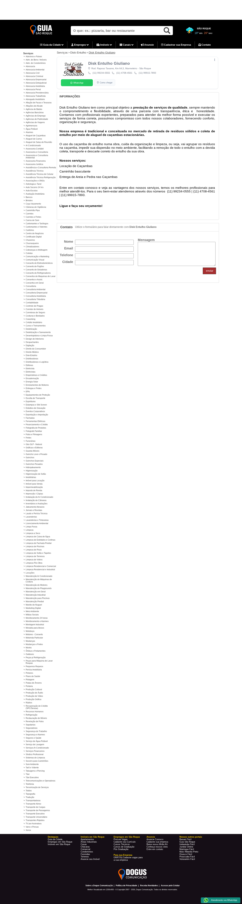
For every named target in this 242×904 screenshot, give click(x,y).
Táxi (27, 774)
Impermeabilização (34, 487)
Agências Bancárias (35, 112)
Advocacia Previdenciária (37, 93)
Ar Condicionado (33, 145)
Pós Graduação (121, 849)
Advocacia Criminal (34, 76)
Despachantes (32, 342)
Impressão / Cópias (34, 494)
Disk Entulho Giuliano (102, 52)
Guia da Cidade (51, 44)
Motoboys (30, 631)
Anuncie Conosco (155, 839)
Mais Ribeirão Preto (188, 851)
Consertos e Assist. (34, 279)
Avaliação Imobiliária (35, 194)
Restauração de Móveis (36, 718)
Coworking (30, 319)
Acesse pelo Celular (170, 885)
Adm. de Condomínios (36, 63)
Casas (84, 844)
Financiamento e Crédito (37, 424)
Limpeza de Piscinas (35, 546)
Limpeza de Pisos (34, 550)
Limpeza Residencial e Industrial (40, 569)
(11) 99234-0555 (101, 73)
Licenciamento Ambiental (37, 523)
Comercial (85, 849)
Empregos (80, 44)
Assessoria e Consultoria (37, 152)
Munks (29, 647)
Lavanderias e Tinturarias (37, 520)
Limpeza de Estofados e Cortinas (40, 540)
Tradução (30, 797)
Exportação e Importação (37, 415)
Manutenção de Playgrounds (39, 588)
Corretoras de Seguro (35, 312)
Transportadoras (33, 800)
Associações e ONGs (35, 181)
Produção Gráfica (33, 699)
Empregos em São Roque (60, 842)
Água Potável (32, 129)
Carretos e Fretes (33, 217)
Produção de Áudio (34, 693)
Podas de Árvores (34, 683)
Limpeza (29, 530)
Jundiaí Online (186, 847)
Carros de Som (32, 220)
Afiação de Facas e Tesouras (39, 102)
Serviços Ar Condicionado (37, 748)
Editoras (29, 365)
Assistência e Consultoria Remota (41, 167)
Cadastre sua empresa (157, 842)
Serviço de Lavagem (35, 744)
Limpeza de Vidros (34, 560)
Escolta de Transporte (35, 398)
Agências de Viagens (35, 122)
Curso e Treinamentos (36, 326)
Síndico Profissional (34, 754)
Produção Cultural (34, 689)
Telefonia (30, 784)
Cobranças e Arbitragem (36, 250)
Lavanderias (31, 517)
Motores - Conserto (34, 634)
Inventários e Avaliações (36, 503)
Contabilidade (32, 302)
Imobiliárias (31, 477)
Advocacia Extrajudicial (36, 83)
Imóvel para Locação (35, 480)
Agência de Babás (34, 109)
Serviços (28, 53)
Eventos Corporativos (35, 411)
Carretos (29, 214)
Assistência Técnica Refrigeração (41, 177)
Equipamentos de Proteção (38, 395)
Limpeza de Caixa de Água (38, 536)
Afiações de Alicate (34, 106)
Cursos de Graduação (124, 847)
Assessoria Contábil (35, 149)
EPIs (28, 391)
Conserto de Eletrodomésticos (39, 263)
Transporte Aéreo (33, 804)
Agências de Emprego (36, 116)
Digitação (30, 345)
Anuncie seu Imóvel (90, 859)
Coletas (29, 253)
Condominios (87, 851)
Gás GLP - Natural (34, 444)
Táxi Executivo (32, 777)
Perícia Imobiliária (34, 670)
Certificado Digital (34, 237)
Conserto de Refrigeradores (38, 273)
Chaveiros (30, 240)
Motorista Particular (34, 638)
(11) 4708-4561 (124, 73)
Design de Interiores (35, 339)
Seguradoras (31, 728)
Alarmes (29, 132)
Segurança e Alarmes (35, 734)
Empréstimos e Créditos (36, 375)
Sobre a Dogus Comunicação (99, 885)
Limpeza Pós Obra (34, 563)
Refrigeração (31, 715)
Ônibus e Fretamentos (35, 651)
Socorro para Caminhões (37, 761)
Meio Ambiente (32, 611)
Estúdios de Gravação (35, 408)
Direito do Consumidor (36, 349)
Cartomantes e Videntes (36, 227)
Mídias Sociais (32, 615)
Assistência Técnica (34, 171)
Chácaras (85, 847)
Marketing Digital (33, 608)
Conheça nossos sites (157, 847)
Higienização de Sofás (36, 474)
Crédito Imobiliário (34, 322)
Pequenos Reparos (34, 666)
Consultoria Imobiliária (36, 296)
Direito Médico (32, 352)
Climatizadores (32, 246)
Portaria (29, 686)
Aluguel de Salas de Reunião (39, 142)
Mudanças (30, 641)
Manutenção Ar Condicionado (39, 576)
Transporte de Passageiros (38, 810)
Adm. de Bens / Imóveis (36, 60)
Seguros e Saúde (33, 738)
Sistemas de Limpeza (35, 758)
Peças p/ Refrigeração (36, 657)
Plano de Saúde (33, 676)
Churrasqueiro (32, 243)
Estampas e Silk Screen (36, 405)
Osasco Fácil (185, 854)
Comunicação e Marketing (37, 256)
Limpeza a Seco (33, 533)
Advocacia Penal (33, 89)
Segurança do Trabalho (36, 731)
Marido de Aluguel (34, 605)
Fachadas (30, 418)
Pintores (29, 673)
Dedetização (31, 329)
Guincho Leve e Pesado (36, 454)
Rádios (29, 703)
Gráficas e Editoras (34, 447)
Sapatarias (30, 725)
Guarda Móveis (32, 451)
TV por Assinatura (33, 823)
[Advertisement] (121, 9)
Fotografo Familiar (34, 431)
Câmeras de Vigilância (36, 207)
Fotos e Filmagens (34, 434)
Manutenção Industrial (36, 595)
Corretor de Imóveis (34, 309)
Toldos (29, 790)
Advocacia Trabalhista (36, 96)
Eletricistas (30, 372)
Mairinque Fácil (186, 849)
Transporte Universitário (36, 817)
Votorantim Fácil (187, 859)
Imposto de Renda (34, 490)
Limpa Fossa (31, 527)
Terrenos (85, 856)
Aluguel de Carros (34, 139)
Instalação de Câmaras (36, 500)
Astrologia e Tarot (33, 184)
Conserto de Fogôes (35, 266)
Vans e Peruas (32, 827)
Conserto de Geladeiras (36, 270)
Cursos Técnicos (122, 844)
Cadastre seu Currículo (124, 842)
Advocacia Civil (33, 73)
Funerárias (30, 441)
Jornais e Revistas (34, 510)
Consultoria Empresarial (36, 293)
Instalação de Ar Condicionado (39, 497)
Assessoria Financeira (36, 161)
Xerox (28, 830)
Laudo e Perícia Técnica (36, 513)
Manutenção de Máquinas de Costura (39, 580)
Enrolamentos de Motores (37, 385)
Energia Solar (32, 382)
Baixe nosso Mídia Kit (157, 844)
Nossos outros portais (190, 837)
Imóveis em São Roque (59, 844)
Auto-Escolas (32, 190)
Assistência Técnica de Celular (39, 174)
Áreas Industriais (89, 842)
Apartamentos (87, 839)
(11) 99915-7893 (147, 73)
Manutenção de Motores (36, 585)
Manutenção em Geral (36, 591)
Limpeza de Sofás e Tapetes (38, 553)
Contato (206, 44)
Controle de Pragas (34, 306)
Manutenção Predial (35, 601)
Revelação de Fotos (35, 721)
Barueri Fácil (185, 839)
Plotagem (30, 679)
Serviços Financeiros (35, 751)
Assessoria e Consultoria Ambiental (37, 156)
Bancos (29, 197)
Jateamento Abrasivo (35, 507)
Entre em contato (155, 849)
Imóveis (105, 44)
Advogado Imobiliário (35, 99)
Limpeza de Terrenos (35, 556)
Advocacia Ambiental (35, 70)
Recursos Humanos (34, 711)
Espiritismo (31, 401)
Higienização (32, 471)
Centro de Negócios (35, 233)
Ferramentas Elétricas (35, 421)
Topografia (30, 794)
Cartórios (30, 230)
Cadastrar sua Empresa (177, 44)
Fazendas (85, 854)
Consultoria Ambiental (35, 289)
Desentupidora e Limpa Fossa (39, 335)
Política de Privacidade (126, 885)
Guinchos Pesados (34, 464)
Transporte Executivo (35, 814)
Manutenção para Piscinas (38, 598)
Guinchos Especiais (34, 461)
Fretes (28, 438)
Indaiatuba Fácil (187, 844)
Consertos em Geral (35, 283)
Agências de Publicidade (37, 119)
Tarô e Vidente (32, 767)
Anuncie (149, 44)
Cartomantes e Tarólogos (37, 223)
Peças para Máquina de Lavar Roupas (39, 662)
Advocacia (30, 66)
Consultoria (31, 286)
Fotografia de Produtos (36, 428)
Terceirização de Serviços (37, 787)
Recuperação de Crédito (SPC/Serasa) (37, 707)
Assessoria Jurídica (34, 164)
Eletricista (30, 368)
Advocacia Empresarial (36, 79)
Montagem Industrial (35, 624)
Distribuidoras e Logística (37, 362)
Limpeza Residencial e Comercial (41, 566)
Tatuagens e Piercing (35, 771)
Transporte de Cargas (35, 807)
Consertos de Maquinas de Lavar (40, 276)
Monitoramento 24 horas (37, 618)
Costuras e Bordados (35, 316)
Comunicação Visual (35, 260)
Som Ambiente (32, 764)
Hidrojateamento (33, 467)
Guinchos (30, 457)
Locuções (30, 573)
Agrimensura (31, 126)
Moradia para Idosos (35, 628)
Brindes (29, 200)
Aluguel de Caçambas (36, 135)
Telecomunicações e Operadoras (40, 781)
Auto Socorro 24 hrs (34, 187)
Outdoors (30, 654)
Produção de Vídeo (34, 696)
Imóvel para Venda (34, 484)
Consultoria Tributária (35, 299)
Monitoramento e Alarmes (37, 621)
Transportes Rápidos (35, 820)
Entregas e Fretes (33, 388)
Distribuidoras (32, 359)
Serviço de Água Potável (37, 741)
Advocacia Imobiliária (35, 86)
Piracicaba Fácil (187, 856)
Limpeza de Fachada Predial (39, 543)
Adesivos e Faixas (34, 56)
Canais (126, 44)
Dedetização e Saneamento (38, 332)
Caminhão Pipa (33, 210)
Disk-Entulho (31, 355)
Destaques (53, 837)
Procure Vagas (121, 839)
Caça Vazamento (33, 204)
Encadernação (32, 378)
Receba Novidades (149, 885)
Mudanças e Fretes (34, 644)
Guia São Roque (187, 842)
